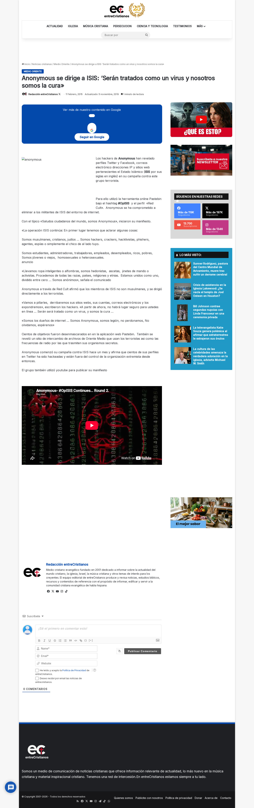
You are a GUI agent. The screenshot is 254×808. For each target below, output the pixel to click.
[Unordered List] (65, 640)
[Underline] (49, 640)
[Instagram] (62, 591)
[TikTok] (66, 591)
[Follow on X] (59, 94)
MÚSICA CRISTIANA (95, 26)
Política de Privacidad (74, 670)
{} (85, 640)
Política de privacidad (178, 797)
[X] (53, 591)
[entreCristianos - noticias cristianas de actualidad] (127, 10)
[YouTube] (57, 591)
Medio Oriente (62, 64)
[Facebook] (48, 591)
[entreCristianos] (37, 766)
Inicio (27, 64)
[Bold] (39, 640)
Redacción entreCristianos (43, 94)
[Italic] (44, 640)
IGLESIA (73, 26)
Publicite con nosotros (149, 797)
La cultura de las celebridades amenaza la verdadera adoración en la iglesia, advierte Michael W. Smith (210, 356)
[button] (201, 119)
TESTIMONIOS (182, 26)
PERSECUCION (122, 26)
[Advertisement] (127, 50)
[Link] (80, 640)
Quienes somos (123, 797)
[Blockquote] (70, 640)
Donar (198, 797)
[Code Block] (75, 640)
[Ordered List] (60, 640)
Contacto (225, 797)
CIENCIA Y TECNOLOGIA (152, 26)
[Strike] (54, 640)
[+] (91, 640)
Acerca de (211, 797)
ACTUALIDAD (55, 26)
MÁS (200, 26)
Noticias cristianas (42, 64)
